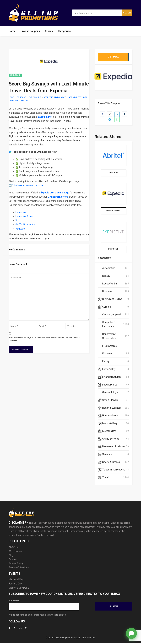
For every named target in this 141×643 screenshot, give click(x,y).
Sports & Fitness (111, 462)
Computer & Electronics (108, 324)
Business (107, 291)
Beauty (106, 275)
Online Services (110, 438)
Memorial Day (109, 423)
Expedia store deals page (54, 192)
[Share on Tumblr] (124, 114)
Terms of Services (19, 567)
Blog (11, 555)
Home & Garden (110, 415)
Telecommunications (113, 469)
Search (127, 13)
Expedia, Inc (35, 97)
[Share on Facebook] (102, 114)
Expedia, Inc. (45, 116)
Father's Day (109, 369)
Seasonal (107, 454)
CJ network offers (58, 196)
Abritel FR (113, 173)
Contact (13, 559)
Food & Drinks (109, 384)
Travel (105, 477)
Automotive (108, 268)
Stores (49, 31)
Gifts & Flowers (110, 400)
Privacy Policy (16, 563)
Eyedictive (113, 249)
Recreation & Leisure (113, 446)
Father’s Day (15, 583)
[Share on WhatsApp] (117, 119)
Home (12, 31)
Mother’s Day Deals (19, 587)
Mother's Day (109, 431)
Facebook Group (24, 216)
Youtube (20, 228)
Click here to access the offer (28, 185)
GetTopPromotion (25, 224)
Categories (64, 31)
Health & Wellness (112, 407)
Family (105, 361)
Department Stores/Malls (109, 336)
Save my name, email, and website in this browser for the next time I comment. (44, 339)
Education (107, 353)
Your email (14, 601)
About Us (14, 547)
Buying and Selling (112, 299)
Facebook (20, 212)
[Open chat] (131, 633)
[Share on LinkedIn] (117, 114)
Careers (106, 306)
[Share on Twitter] (109, 114)
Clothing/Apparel (111, 314)
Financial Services (112, 376)
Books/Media (109, 283)
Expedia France (113, 211)
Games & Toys (110, 392)
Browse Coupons (30, 31)
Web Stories (15, 551)
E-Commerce (109, 346)
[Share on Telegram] (109, 119)
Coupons (21, 97)
